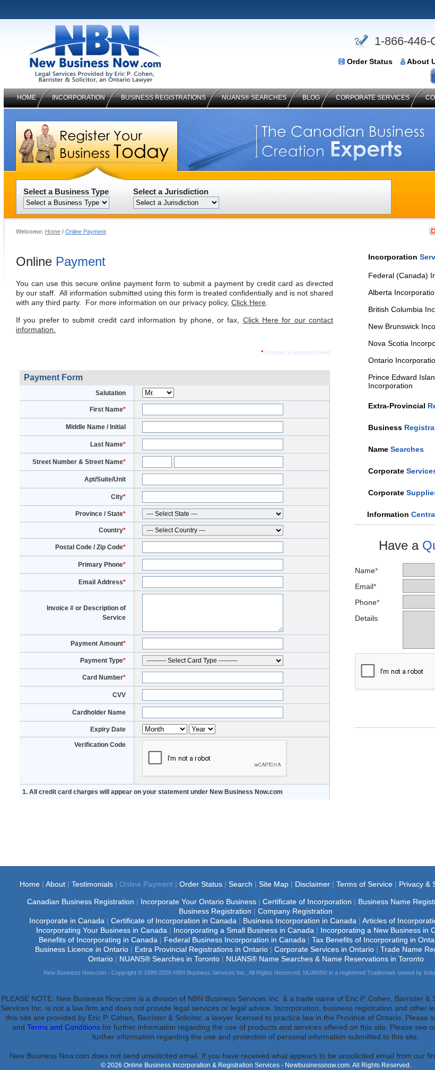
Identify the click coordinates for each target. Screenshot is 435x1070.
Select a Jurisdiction (170, 191)
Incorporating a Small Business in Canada (243, 930)
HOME (26, 97)
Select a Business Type (66, 191)
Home (52, 231)
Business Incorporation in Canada (299, 920)
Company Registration (295, 911)
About (55, 884)
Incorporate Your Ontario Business (198, 901)
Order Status (370, 62)
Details (366, 618)
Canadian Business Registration (80, 901)
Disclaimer (312, 884)
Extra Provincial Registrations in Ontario (201, 949)
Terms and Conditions (63, 1027)
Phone (367, 602)
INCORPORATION (78, 97)
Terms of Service (364, 884)
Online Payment (85, 231)
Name (366, 570)
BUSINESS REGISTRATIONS (163, 97)
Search (241, 884)
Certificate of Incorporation (307, 901)
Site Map (274, 884)
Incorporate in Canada (67, 920)
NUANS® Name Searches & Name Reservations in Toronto (325, 959)
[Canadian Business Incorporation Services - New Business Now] (95, 80)
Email (365, 586)
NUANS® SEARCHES (254, 97)
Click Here (248, 302)
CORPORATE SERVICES (373, 97)
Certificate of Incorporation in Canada (174, 920)
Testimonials (92, 884)
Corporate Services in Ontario (324, 949)
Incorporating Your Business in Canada (101, 930)
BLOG (311, 97)
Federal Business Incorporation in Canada (235, 939)
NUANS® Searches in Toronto (169, 959)
